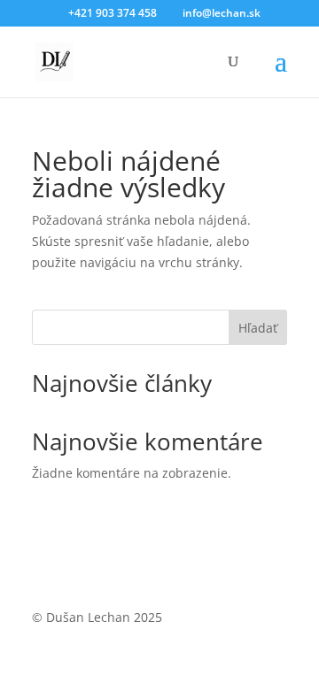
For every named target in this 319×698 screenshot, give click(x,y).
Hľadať (257, 327)
